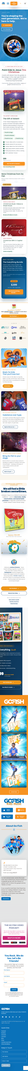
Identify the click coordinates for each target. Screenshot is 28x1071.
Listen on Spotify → (8, 251)
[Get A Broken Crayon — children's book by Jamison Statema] (14, 306)
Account (3, 1034)
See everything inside (9, 167)
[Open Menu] (8, 3)
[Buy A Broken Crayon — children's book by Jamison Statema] (14, 519)
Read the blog (14, 603)
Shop (2, 1040)
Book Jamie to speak (14, 599)
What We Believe (5, 1044)
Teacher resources (14, 601)
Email (6, 982)
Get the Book (14, 316)
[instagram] (13, 1017)
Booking (3, 1033)
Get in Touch (8, 471)
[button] (14, 547)
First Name (7, 970)
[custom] (6, 1017)
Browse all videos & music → (11, 215)
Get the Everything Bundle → (14, 291)
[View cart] (25, 3)
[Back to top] (25, 1068)
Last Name (7, 976)
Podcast (3, 1031)
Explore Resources (10, 427)
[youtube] (2, 1017)
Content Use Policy (6, 1042)
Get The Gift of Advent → (14, 163)
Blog (2, 1038)
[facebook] (16, 1017)
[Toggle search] (20, 3)
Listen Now (8, 386)
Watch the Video (14, 593)
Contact (3, 1036)
